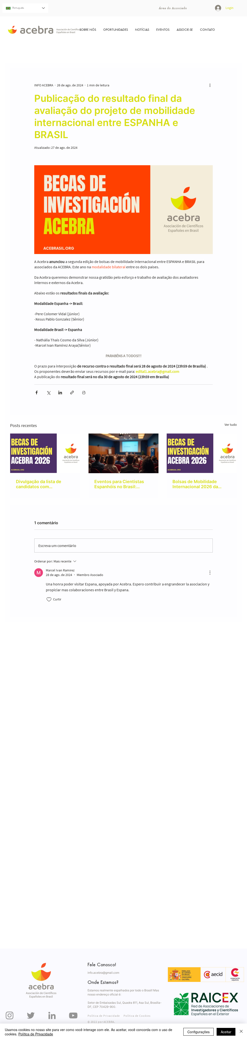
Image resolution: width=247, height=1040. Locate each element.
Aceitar (226, 1031)
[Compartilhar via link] (72, 392)
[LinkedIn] (52, 1015)
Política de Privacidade (35, 1034)
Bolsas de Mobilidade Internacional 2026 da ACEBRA (195, 484)
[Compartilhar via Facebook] (36, 392)
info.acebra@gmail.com (103, 972)
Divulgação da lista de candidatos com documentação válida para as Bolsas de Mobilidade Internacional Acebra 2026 (43, 484)
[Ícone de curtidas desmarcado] (49, 599)
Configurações (198, 1031)
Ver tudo (231, 424)
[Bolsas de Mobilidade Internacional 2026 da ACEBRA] (202, 453)
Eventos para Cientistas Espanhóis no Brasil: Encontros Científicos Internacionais (119, 484)
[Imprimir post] (84, 392)
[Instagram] (9, 1015)
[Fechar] (241, 1031)
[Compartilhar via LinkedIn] (60, 392)
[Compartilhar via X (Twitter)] (48, 392)
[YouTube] (73, 1015)
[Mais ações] (210, 85)
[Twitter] (31, 1015)
